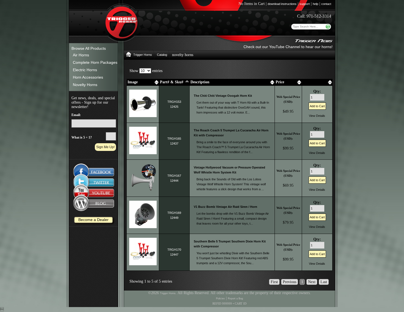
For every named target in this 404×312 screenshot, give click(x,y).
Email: (76, 115)
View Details (317, 115)
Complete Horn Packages (95, 62)
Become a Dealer (93, 219)
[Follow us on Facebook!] (93, 169)
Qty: (317, 91)
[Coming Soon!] (93, 182)
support (305, 3)
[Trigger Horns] (128, 56)
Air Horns (81, 55)
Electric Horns (85, 70)
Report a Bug (235, 298)
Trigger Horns (142, 54)
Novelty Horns (85, 84)
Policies (220, 298)
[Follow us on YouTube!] (93, 194)
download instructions (282, 3)
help (315, 3)
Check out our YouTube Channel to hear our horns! (288, 47)
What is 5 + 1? (81, 137)
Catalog (162, 54)
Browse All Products (88, 48)
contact (326, 3)
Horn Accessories (88, 77)
